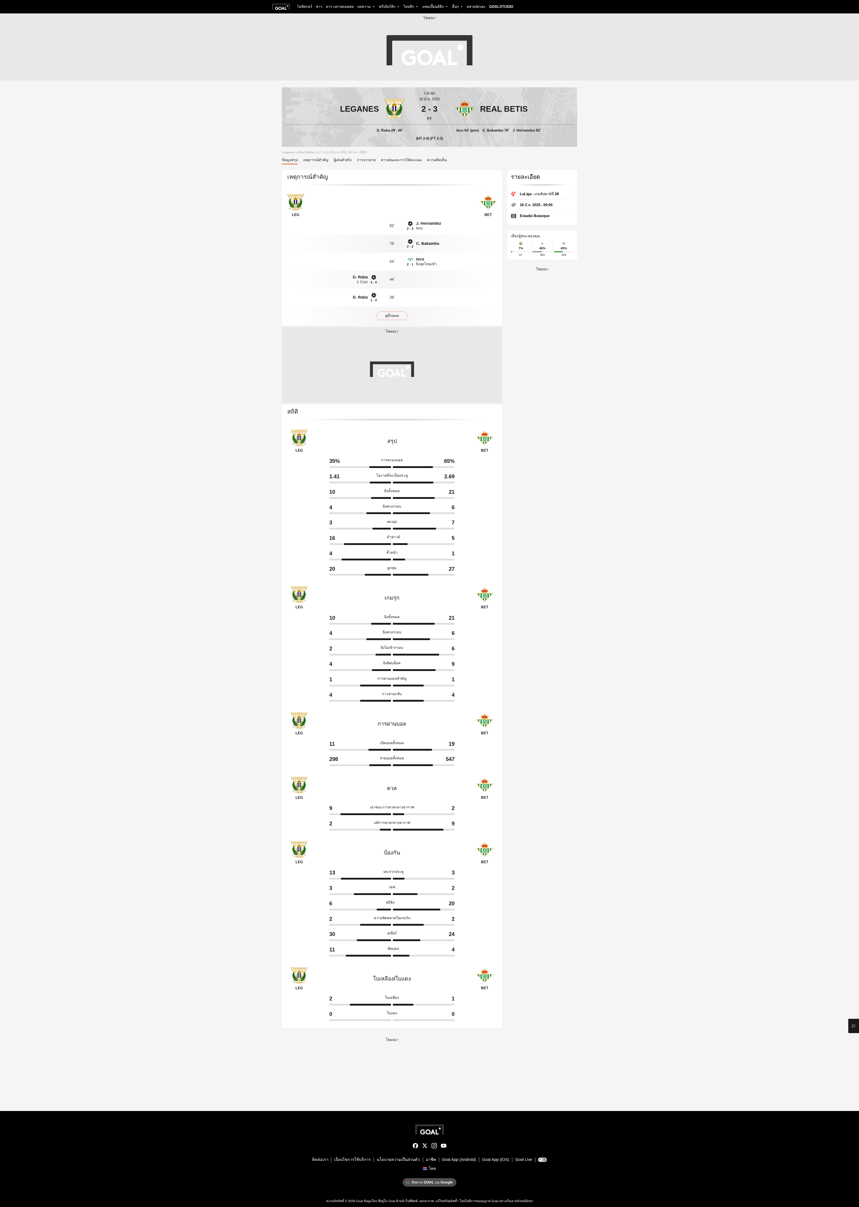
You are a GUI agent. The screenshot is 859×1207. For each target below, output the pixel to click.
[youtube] (443, 1146)
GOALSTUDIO (501, 7)
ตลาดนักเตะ (476, 7)
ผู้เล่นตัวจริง (343, 160)
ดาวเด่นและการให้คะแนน (401, 160)
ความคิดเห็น (437, 160)
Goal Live (523, 1159)
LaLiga (429, 93)
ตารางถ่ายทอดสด (340, 7)
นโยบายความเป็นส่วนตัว (398, 1159)
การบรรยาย (366, 160)
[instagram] (434, 1146)
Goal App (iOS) (495, 1159)
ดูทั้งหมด (392, 316)
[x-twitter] (424, 1146)
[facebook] (415, 1146)
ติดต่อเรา (320, 1159)
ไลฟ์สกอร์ (304, 7)
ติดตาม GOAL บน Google (432, 1182)
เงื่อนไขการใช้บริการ (352, 1159)
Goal (359, 1201)
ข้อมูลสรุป (290, 160)
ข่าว (319, 7)
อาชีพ (431, 1159)
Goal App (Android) (459, 1159)
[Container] (344, 109)
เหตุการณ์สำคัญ (315, 160)
